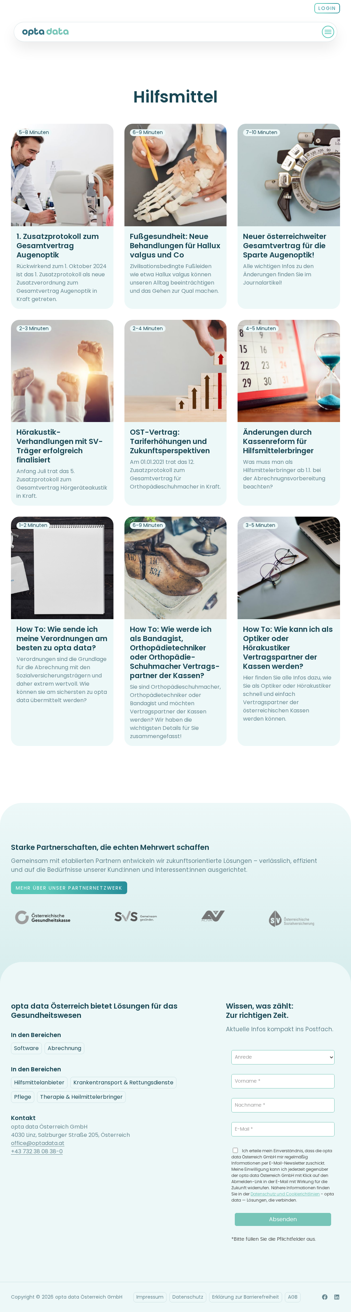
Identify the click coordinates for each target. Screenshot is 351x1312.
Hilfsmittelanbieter (39, 1082)
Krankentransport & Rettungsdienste (123, 1082)
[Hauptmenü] (328, 32)
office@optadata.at (37, 1143)
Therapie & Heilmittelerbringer (81, 1097)
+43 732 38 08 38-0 (37, 1151)
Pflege (22, 1097)
